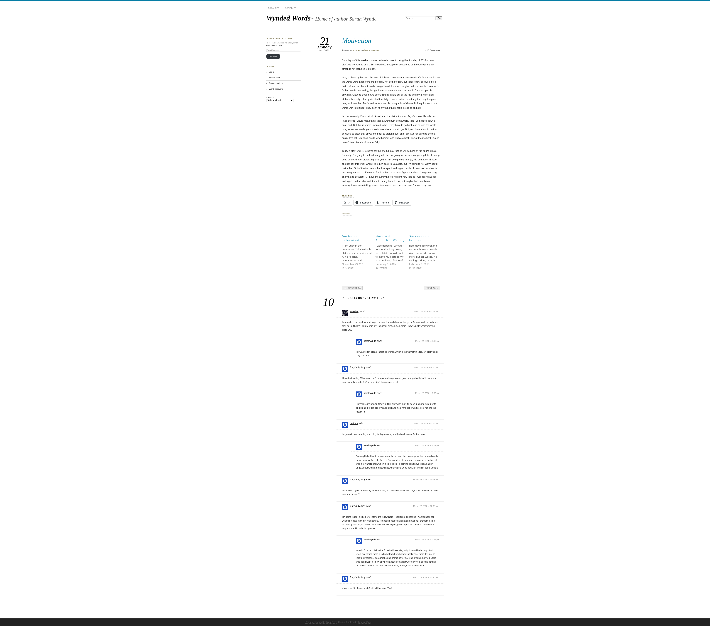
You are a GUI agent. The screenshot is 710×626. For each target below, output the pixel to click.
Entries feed (274, 78)
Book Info (274, 8)
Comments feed (276, 83)
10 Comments (433, 50)
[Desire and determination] (359, 251)
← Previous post (352, 287)
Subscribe (273, 56)
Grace (366, 50)
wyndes (356, 50)
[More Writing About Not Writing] (392, 251)
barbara (354, 423)
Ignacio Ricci (364, 622)
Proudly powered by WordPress (321, 622)
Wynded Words (288, 18)
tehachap (354, 311)
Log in (271, 72)
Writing (375, 50)
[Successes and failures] (426, 251)
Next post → (432, 287)
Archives (270, 97)
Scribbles (290, 8)
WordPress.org (276, 89)
